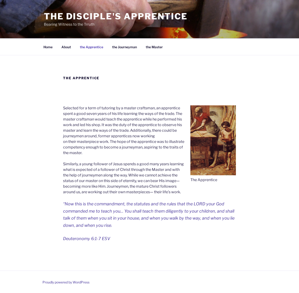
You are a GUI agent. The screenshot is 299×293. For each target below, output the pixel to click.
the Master (154, 47)
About (66, 47)
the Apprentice (91, 47)
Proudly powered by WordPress (66, 282)
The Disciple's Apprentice (116, 16)
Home (48, 47)
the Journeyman (124, 47)
